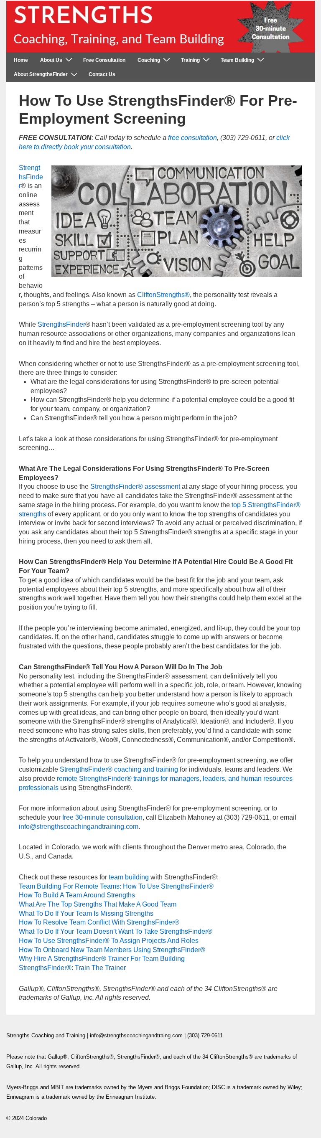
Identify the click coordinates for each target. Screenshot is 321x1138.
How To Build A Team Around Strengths (77, 895)
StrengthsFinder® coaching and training (119, 769)
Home (21, 60)
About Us (51, 60)
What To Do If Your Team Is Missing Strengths (86, 913)
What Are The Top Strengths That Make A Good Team (97, 904)
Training (190, 60)
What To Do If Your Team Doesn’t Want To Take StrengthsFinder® (115, 931)
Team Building (237, 60)
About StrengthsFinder (41, 74)
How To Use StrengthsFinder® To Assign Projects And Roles (109, 940)
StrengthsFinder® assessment (135, 486)
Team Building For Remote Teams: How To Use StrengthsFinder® (116, 886)
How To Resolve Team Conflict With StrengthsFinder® (99, 922)
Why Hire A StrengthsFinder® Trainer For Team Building (102, 958)
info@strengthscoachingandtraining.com (78, 826)
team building (129, 877)
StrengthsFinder (31, 176)
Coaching (149, 60)
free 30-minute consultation (102, 817)
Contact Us (102, 74)
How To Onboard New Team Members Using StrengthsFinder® (112, 949)
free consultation (192, 137)
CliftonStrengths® (163, 294)
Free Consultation (104, 60)
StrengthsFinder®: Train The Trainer (72, 967)
